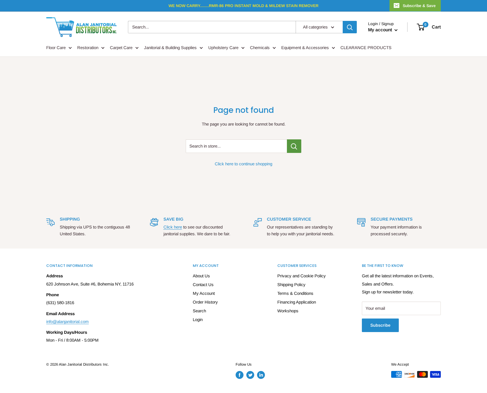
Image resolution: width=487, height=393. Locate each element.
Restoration (87, 47)
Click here (172, 227)
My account (380, 29)
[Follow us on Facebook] (240, 375)
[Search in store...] (294, 146)
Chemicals (260, 47)
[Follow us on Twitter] (250, 375)
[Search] (350, 27)
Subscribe (380, 325)
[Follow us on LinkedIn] (261, 375)
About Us (201, 275)
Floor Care (56, 47)
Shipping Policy (291, 284)
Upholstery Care (223, 47)
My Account (204, 293)
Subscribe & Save (419, 5)
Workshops (287, 310)
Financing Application (296, 302)
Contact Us (203, 284)
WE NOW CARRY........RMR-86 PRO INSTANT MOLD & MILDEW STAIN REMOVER (243, 5)
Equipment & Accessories (305, 47)
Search (199, 310)
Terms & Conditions (295, 293)
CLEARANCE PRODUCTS (365, 47)
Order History (205, 302)
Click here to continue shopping (243, 163)
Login (198, 319)
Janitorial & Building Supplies (170, 47)
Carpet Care (121, 47)
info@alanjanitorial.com (67, 321)
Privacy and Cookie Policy (301, 275)
